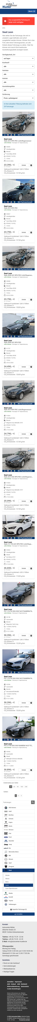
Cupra (10, 822)
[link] (31, 165)
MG (9, 855)
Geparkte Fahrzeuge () (19, 909)
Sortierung (6, 94)
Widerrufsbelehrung (13, 986)
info (3, 28)
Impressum (18, 982)
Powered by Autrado (24, 1020)
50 (18, 786)
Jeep (10, 844)
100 (22, 786)
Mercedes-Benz (13, 852)
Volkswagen (12, 904)
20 (14, 786)
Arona (7, 875)
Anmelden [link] (19, 914)
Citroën (10, 819)
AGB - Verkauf (11, 984)
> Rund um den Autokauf (11, 963)
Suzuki (10, 897)
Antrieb (5, 78)
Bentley (11, 815)
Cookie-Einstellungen (14, 989)
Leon (7, 885)
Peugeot (11, 866)
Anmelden (10, 982)
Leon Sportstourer (11, 888)
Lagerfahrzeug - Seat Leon (18, 143)
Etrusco (10, 830)
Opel (10, 863)
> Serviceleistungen (9, 966)
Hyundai (11, 841)
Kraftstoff (5, 63)
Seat (10, 870)
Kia (9, 848)
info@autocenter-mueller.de (17, 941)
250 (26, 786)
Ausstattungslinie (8, 86)
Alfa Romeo (12, 807)
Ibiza (6, 882)
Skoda (10, 893)
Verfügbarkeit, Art (8, 55)
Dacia (10, 826)
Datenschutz (25, 986)
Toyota (10, 900)
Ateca (7, 878)
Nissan (10, 859)
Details (24, 165)
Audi (10, 811)
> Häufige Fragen (8, 972)
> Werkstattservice (8, 969)
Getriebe (5, 70)
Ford (10, 837)
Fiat (9, 833)
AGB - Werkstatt (22, 984)
